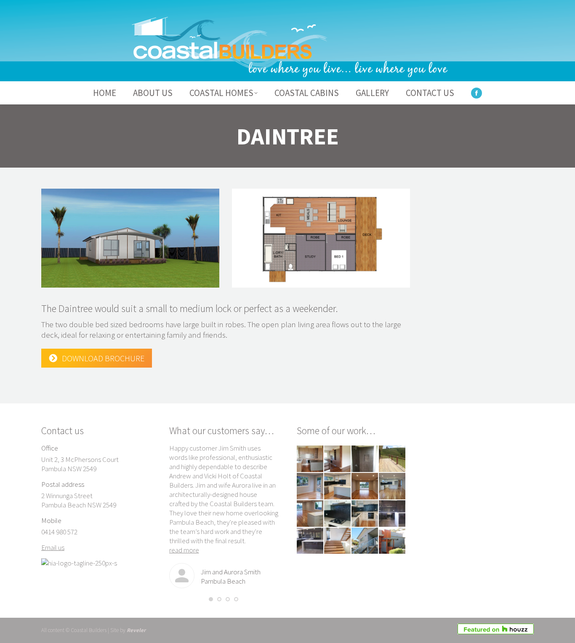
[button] (211, 599)
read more (184, 550)
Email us (52, 547)
